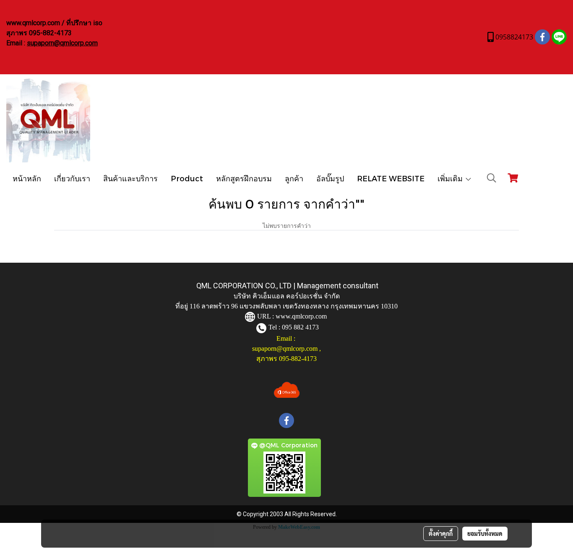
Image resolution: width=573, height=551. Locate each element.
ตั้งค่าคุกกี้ (441, 533)
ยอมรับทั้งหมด (485, 533)
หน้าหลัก (27, 178)
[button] (491, 178)
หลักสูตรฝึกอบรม (244, 178)
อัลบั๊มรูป (330, 178)
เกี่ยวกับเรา (72, 178)
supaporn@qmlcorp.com (62, 43)
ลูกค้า (294, 178)
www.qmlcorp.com (301, 316)
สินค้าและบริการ (130, 178)
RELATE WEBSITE (391, 178)
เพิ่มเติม (451, 178)
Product (187, 178)
